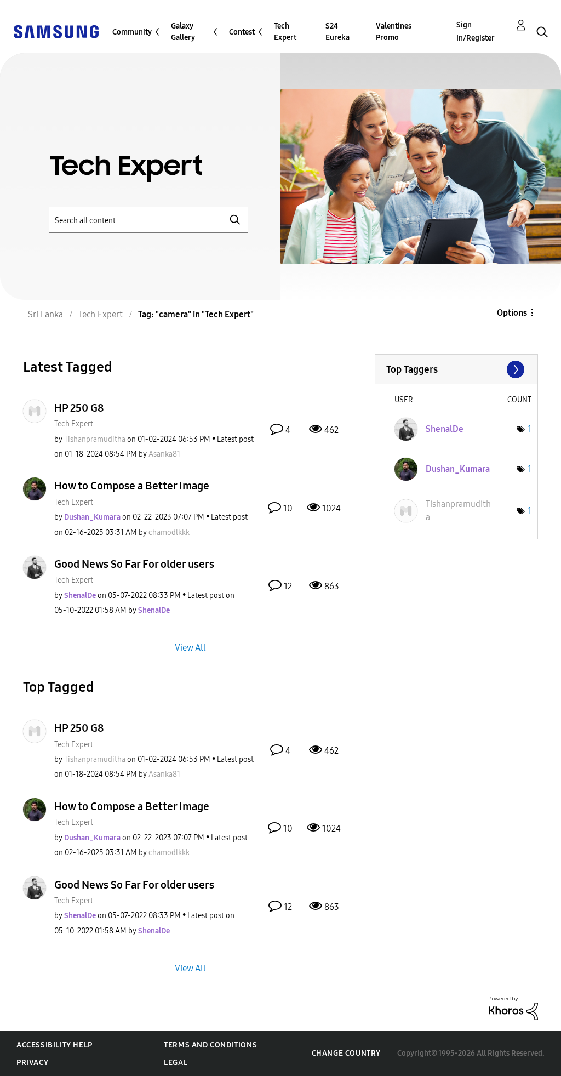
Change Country (346, 1053)
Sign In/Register (475, 31)
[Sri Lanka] (56, 31)
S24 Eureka (337, 31)
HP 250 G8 (79, 407)
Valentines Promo (393, 31)
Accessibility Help (54, 1045)
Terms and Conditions (210, 1045)
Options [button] (512, 313)
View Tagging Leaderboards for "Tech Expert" (456, 369)
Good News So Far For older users (134, 564)
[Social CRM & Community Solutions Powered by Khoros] (513, 1008)
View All (190, 647)
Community (132, 32)
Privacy (32, 1062)
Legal (175, 1062)
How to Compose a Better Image (131, 485)
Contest (242, 32)
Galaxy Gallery (183, 31)
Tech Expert (285, 31)
